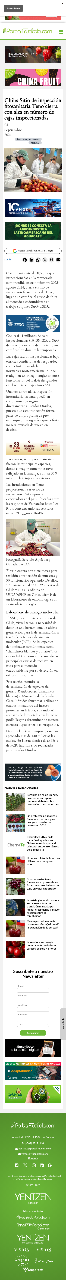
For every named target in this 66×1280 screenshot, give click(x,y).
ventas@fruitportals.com (34, 1153)
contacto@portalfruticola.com (34, 1148)
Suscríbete (63, 1023)
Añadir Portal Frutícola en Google (35, 250)
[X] (45, 260)
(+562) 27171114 (34, 1143)
